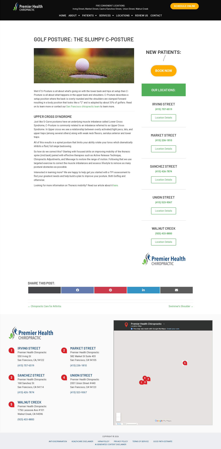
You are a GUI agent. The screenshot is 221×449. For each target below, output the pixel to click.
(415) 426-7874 (163, 171)
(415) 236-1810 (163, 140)
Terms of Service (140, 441)
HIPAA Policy (103, 441)
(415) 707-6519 (163, 109)
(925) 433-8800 (163, 233)
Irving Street (78, 9)
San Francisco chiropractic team (83, 106)
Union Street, (129, 9)
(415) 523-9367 (163, 202)
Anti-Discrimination (58, 441)
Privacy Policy (121, 441)
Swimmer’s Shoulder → (181, 306)
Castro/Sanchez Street (110, 9)
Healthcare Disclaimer (82, 441)
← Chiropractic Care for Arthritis (44, 306)
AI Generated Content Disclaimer (110, 444)
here (115, 185)
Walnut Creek (142, 9)
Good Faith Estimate (162, 441)
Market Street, (92, 9)
